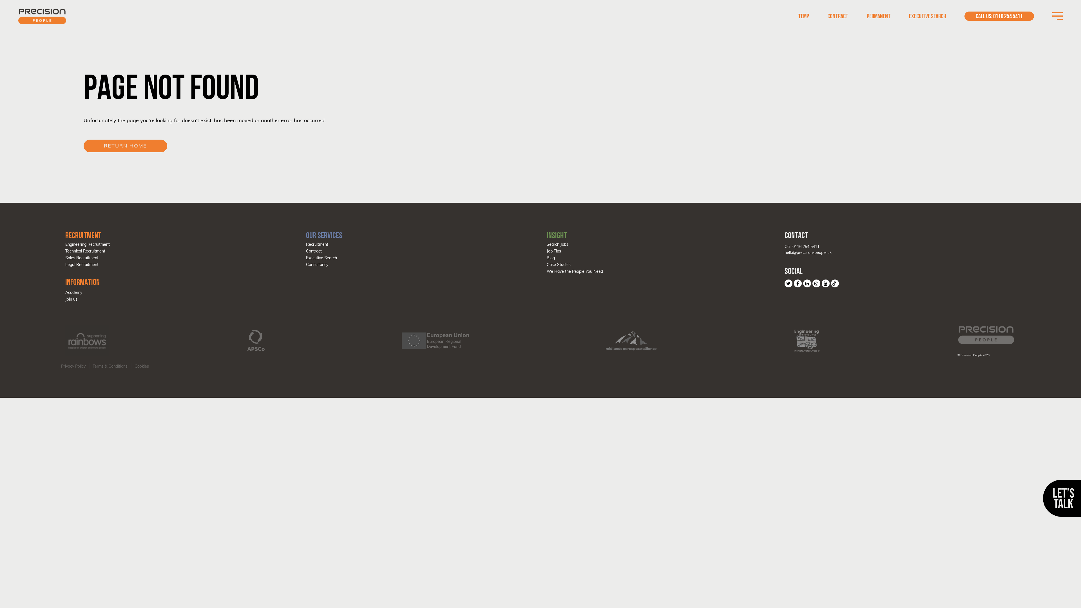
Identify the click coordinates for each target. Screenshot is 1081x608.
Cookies (142, 366)
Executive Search (927, 16)
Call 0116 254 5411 (802, 246)
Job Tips (554, 251)
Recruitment (317, 244)
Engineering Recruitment (87, 244)
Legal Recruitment (82, 265)
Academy (73, 292)
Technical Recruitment (85, 251)
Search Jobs (557, 244)
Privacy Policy (73, 366)
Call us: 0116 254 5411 (999, 16)
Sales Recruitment (82, 258)
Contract (837, 16)
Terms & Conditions (110, 366)
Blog (551, 258)
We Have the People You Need (575, 271)
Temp (803, 16)
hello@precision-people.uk (808, 252)
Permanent (879, 16)
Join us (71, 299)
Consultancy (317, 265)
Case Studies (559, 265)
